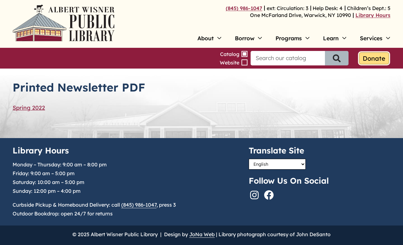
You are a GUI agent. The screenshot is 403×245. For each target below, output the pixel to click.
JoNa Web (202, 234)
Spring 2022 (29, 107)
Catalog (229, 54)
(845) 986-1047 (244, 8)
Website (229, 62)
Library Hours (372, 15)
